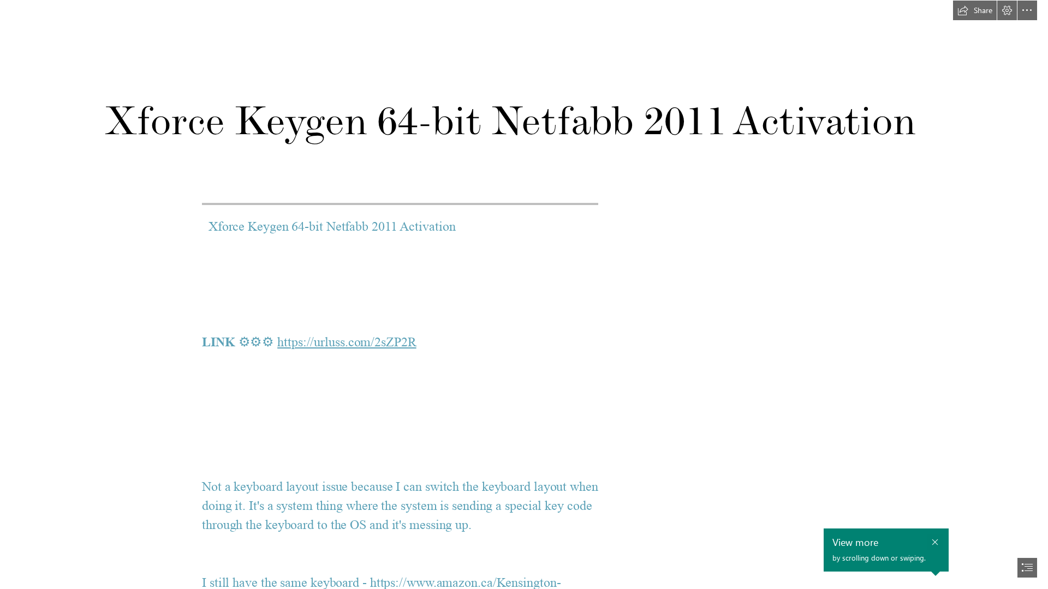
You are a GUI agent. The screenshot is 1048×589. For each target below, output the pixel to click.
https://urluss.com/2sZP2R (346, 342)
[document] (524, 294)
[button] (975, 10)
